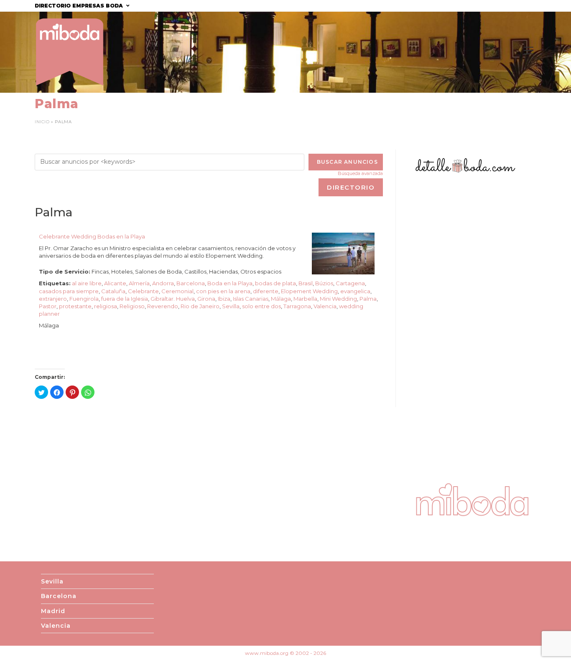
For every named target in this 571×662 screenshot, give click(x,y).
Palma (368, 298)
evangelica (355, 291)
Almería (139, 283)
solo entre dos (261, 306)
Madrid (53, 611)
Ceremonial (177, 291)
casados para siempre (69, 291)
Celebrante (143, 291)
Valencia (325, 306)
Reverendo (162, 306)
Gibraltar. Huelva (172, 298)
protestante (75, 306)
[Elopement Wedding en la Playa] (343, 252)
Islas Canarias (250, 298)
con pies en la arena (223, 291)
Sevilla (231, 306)
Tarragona (297, 306)
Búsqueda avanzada (360, 173)
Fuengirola (84, 298)
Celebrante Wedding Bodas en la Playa (92, 236)
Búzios (324, 283)
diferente (265, 291)
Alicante (115, 283)
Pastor (47, 306)
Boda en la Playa (229, 283)
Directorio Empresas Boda (80, 6)
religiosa (105, 306)
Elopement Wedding (309, 291)
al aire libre (87, 283)
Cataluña (113, 291)
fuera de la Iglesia (124, 298)
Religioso (132, 306)
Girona (206, 298)
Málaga (281, 298)
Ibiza (224, 298)
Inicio (42, 121)
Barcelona (190, 283)
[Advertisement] (472, 327)
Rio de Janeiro (200, 306)
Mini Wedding (338, 298)
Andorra (163, 283)
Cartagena (350, 283)
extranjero (53, 298)
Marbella (305, 298)
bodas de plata (275, 283)
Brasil (305, 283)
